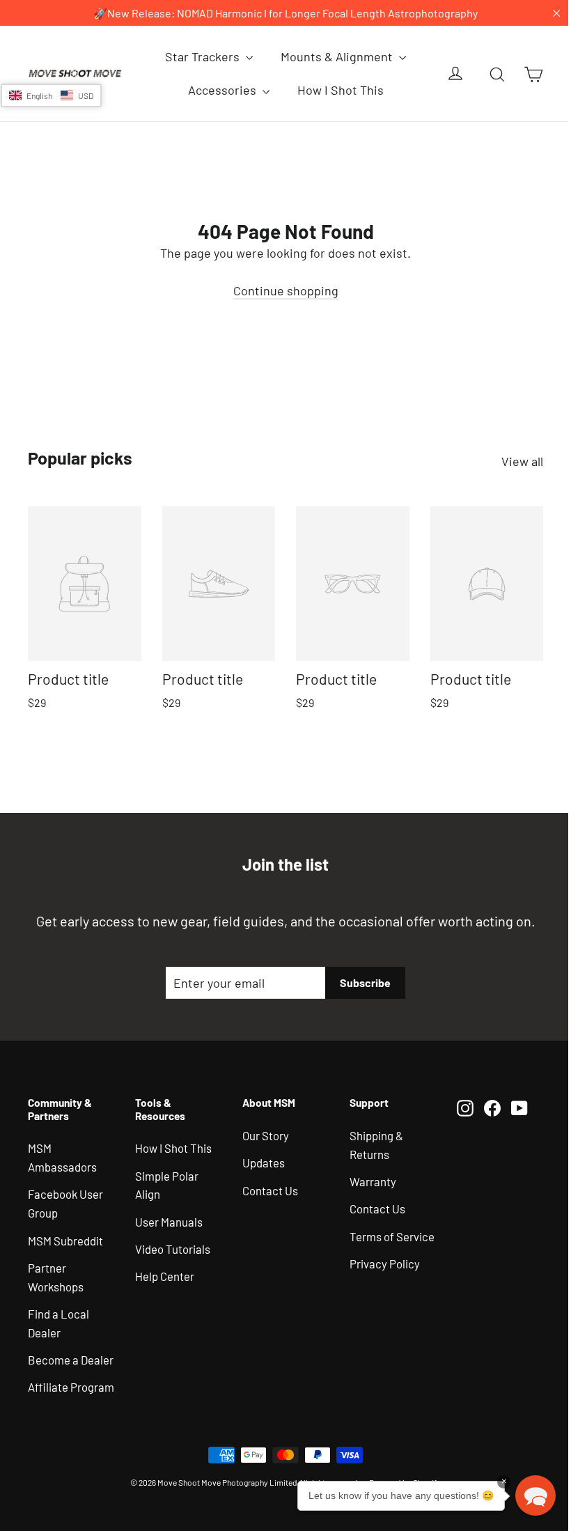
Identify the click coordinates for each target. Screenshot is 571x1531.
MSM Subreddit (65, 1241)
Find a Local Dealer (58, 1323)
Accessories (223, 90)
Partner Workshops (56, 1277)
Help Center (164, 1276)
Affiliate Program (71, 1387)
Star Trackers (203, 56)
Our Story (265, 1135)
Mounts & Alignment (338, 56)
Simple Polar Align (166, 1185)
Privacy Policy (385, 1263)
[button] (51, 95)
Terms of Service (392, 1236)
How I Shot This (340, 90)
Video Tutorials (172, 1249)
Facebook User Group (65, 1203)
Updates (263, 1162)
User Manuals (169, 1222)
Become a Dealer (71, 1360)
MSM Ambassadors (62, 1157)
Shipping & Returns (376, 1144)
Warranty (373, 1181)
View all (522, 461)
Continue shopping (285, 290)
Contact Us (270, 1190)
